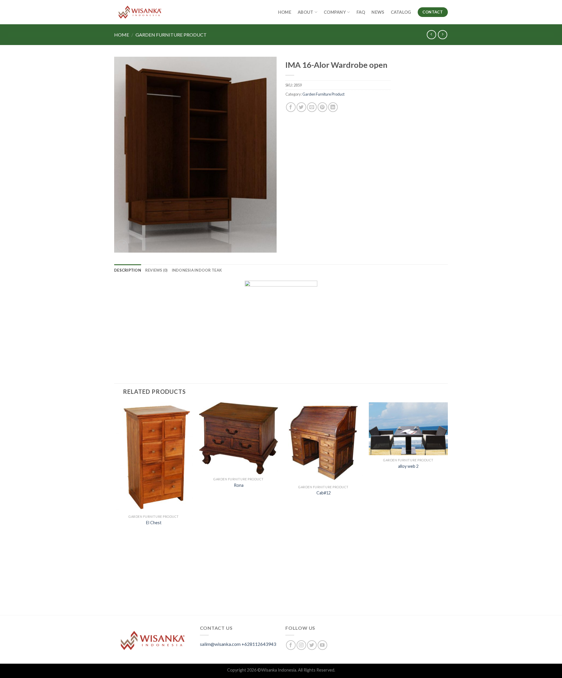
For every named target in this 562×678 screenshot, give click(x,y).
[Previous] (114, 508)
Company (335, 12)
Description (127, 270)
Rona (239, 485)
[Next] (447, 508)
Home (284, 12)
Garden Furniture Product (171, 34)
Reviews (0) (156, 270)
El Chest (154, 522)
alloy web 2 (408, 466)
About (305, 12)
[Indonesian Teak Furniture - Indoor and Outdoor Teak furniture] (140, 12)
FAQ (361, 12)
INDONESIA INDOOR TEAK (197, 270)
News (377, 12)
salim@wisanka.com (220, 644)
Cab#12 (323, 492)
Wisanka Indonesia (278, 669)
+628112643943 (258, 644)
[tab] (127, 270)
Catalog (401, 12)
